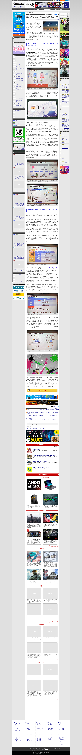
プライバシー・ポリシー (41, 752)
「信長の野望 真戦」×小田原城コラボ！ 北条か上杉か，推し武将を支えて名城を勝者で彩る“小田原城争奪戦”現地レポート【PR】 (50, 581)
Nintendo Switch (17, 125)
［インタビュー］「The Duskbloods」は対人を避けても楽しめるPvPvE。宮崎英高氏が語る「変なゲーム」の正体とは (19, 257)
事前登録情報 (39, 738)
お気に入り (57, 0)
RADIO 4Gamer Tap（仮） (20, 78)
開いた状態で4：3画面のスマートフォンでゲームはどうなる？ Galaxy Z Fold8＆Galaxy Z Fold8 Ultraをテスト (50, 655)
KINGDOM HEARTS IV (65, 148)
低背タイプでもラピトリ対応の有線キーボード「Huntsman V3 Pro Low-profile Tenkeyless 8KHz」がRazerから (50, 506)
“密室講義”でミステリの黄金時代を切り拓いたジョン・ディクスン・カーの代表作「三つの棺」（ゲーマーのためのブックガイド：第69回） (34, 617)
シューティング (62, 740)
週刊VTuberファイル (19, 66)
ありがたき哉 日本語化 (19, 98)
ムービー (16, 729)
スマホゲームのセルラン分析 (20, 71)
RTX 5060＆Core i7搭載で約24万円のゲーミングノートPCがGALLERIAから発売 (50, 491)
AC (52, 9)
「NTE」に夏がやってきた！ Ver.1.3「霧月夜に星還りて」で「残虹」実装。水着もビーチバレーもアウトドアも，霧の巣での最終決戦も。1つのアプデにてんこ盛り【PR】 (34, 564)
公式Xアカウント (18, 0)
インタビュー (17, 727)
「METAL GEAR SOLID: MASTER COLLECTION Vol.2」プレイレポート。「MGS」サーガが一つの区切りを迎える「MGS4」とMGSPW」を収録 (65, 125)
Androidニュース (40, 737)
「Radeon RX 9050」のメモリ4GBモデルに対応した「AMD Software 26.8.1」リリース (34, 491)
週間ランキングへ (66, 128)
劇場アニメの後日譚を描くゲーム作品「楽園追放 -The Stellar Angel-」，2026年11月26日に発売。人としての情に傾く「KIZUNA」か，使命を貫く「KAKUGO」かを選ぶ (65, 96)
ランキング (67, 0)
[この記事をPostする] (51, 14)
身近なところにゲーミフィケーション (20, 101)
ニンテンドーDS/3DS (28, 734)
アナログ (56, 9)
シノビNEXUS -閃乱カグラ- (65, 163)
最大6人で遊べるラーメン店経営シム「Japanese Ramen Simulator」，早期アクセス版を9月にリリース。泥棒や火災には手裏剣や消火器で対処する (65, 101)
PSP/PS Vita (60, 722)
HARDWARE (35, 428)
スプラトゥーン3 (64, 139)
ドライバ (49, 740)
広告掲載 (47, 752)
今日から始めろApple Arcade (20, 84)
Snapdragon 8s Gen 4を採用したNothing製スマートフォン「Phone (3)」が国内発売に (42, 415)
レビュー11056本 (16, 7)
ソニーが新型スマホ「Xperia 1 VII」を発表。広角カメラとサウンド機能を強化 (42, 419)
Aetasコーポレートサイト (18, 281)
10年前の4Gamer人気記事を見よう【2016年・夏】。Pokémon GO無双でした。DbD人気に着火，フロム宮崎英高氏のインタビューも (19, 177)
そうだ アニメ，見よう (19, 80)
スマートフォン (42, 428)
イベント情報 (61, 737)
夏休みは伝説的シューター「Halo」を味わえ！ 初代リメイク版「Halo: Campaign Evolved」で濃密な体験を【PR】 (33, 581)
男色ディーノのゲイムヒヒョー (20, 69)
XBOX (21, 9)
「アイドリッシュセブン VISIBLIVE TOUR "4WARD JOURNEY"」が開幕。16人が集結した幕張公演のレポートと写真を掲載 (50, 541)
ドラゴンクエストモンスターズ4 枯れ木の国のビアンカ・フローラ (65, 155)
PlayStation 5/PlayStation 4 (18, 123)
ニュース (29, 428)
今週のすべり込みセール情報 (20, 74)
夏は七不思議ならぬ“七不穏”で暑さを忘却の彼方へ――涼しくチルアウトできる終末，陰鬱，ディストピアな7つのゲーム (19, 190)
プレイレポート (39, 724)
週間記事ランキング (18, 110)
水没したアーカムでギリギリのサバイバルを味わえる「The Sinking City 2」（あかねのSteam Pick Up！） (50, 600)
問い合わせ (30, 0)
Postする (54, 14)
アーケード (60, 734)
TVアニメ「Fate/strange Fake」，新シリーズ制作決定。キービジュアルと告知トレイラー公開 (50, 525)
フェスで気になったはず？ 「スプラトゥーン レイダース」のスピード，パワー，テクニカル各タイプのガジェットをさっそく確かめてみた (19, 217)
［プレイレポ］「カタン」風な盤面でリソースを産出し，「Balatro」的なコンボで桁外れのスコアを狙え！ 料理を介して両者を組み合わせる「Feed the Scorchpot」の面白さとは (34, 639)
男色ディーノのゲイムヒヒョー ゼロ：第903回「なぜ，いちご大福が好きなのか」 (50, 616)
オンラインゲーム (18, 723)
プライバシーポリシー (18, 274)
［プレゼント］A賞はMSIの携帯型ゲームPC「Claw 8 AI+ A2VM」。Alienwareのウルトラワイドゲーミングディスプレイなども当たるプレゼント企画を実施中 (34, 542)
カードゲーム (61, 739)
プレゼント (16, 112)
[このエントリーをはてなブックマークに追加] (57, 14)
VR (42, 9)
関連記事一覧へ (57, 408)
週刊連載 (16, 728)
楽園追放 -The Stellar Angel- (65, 159)
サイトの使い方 (24, 0)
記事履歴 (62, 0)
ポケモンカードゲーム (65, 136)
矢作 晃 (49, 428)
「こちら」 (46, 749)
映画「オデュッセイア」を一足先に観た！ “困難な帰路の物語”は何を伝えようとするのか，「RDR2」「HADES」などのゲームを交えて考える (19, 164)
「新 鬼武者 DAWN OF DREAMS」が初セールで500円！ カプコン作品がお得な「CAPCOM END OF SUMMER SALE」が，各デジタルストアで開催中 (65, 91)
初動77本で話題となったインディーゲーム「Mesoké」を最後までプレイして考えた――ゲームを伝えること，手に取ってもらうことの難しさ (19, 230)
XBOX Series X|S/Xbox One (19, 122)
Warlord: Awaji (64, 142)
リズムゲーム (61, 741)
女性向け (38, 9)
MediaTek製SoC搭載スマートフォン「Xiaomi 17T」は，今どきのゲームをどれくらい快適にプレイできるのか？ (50, 638)
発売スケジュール (29, 728)
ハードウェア (47, 9)
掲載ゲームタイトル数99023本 (19, 6)
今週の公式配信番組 (19, 64)
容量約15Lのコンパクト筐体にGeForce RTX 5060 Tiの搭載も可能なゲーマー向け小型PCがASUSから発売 (33, 506)
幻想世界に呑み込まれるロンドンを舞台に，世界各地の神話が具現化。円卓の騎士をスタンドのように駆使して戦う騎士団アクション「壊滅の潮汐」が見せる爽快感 (34, 656)
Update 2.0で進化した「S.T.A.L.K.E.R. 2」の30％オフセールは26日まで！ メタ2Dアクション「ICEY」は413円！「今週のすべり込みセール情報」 (34, 601)
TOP (14, 9)
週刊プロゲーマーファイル (20, 62)
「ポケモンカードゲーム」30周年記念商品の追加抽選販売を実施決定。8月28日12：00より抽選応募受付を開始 (65, 82)
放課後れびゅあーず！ (19, 105)
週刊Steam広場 (18, 76)
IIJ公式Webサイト (43, 390)
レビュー (16, 724)
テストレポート (50, 737)
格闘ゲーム (61, 738)
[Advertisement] (42, 711)
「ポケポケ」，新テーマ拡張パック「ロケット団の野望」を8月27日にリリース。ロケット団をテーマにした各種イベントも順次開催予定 (65, 120)
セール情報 (39, 739)
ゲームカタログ (62, 744)
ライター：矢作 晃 (56, 19)
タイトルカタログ (29, 729)
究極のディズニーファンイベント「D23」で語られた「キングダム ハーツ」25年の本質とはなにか (19, 244)
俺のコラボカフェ (18, 86)
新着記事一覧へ (53, 546)
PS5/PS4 (25, 9)
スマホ (34, 9)
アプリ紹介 (39, 740)
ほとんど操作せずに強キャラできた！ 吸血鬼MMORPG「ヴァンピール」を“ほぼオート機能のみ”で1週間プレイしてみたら (19, 204)
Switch (30, 9)
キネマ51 (17, 103)
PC (17, 9)
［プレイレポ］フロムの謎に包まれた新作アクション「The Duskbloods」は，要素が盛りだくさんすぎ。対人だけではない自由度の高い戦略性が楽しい (65, 111)
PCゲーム (16, 120)
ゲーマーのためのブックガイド (20, 82)
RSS (13, 0)
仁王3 (62, 145)
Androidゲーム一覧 (40, 744)
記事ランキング (17, 730)
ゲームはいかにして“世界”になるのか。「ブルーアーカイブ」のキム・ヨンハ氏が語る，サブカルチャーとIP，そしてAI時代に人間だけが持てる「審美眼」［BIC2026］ (50, 693)
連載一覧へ (22, 107)
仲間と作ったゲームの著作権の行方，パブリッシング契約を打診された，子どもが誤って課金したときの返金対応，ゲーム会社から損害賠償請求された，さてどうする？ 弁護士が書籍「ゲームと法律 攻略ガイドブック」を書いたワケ (19, 270)
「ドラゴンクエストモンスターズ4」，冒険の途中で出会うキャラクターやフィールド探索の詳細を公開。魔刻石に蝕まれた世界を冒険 (65, 86)
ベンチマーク (50, 741)
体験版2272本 (22, 7)
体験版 (16, 725)
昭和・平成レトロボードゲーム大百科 (20, 89)
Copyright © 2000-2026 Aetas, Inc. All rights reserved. (41, 753)
